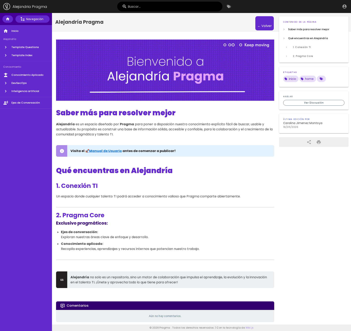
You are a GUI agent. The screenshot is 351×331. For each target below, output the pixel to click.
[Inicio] (7, 19)
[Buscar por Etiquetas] (229, 6)
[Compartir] (309, 142)
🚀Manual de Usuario (103, 151)
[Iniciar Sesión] (344, 6)
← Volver (264, 26)
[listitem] (314, 29)
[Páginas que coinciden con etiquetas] (321, 79)
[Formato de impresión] (319, 142)
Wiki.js (250, 327)
